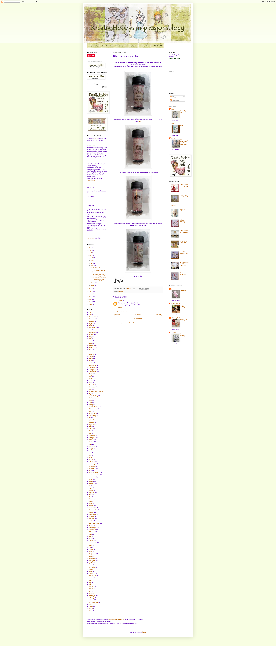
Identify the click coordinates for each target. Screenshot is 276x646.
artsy (90, 337)
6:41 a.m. (120, 307)
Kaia (90, 455)
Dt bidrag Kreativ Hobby (96, 391)
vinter (90, 611)
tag (90, 580)
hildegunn (91, 429)
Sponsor (91, 569)
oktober (91, 525)
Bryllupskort (92, 367)
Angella (90, 323)
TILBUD (91, 589)
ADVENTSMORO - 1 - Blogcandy (184, 185)
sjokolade (91, 563)
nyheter (91, 521)
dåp (90, 394)
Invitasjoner (92, 438)
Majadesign (92, 492)
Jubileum (91, 442)
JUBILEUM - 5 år (175, 206)
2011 (90, 294)
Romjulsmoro (92, 554)
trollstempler (92, 596)
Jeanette (91, 440)
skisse (90, 565)
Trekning (91, 593)
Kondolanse (92, 462)
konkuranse (92, 466)
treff (90, 591)
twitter (96, 138)
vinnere (91, 607)
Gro (90, 418)
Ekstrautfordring (93, 396)
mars (92, 266)
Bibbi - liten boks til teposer (99, 268)
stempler (91, 578)
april (92, 263)
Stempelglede (92, 576)
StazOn (91, 571)
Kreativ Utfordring (93, 473)
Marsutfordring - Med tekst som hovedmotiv (184, 263)
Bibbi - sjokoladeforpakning (98, 277)
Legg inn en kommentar (122, 311)
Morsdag (91, 512)
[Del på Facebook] (146, 289)
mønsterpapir (92, 514)
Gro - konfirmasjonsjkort (97, 280)
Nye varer (91, 519)
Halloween (91, 422)
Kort (90, 470)
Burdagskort (92, 369)
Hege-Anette (92, 424)
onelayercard (92, 530)
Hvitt (90, 431)
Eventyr (91, 405)
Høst (90, 433)
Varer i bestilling (93, 602)
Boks (90, 361)
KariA (90, 457)
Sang (90, 556)
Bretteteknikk (92, 365)
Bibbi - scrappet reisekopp (98, 275)
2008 (90, 302)
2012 (90, 291)
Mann (90, 497)
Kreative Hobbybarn (94, 475)
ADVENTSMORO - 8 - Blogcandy (184, 196)
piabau (173, 289)
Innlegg (174, 97)
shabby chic (92, 560)
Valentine (91, 600)
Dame (90, 383)
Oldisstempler (92, 528)
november (91, 517)
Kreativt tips (92, 477)
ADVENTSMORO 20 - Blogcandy (184, 231)
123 (90, 312)
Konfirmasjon (92, 464)
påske (90, 545)
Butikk (90, 374)
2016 (90, 250)
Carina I (91, 378)
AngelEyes (91, 321)
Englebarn (91, 398)
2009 (90, 299)
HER (139, 121)
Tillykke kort (183, 290)
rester (90, 552)
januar (93, 286)
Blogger (91, 356)
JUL (90, 444)
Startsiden (138, 315)
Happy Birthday (182, 306)
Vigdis (90, 604)
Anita (90, 326)
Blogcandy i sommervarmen (184, 252)
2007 (90, 305)
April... (181, 125)
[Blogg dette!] (142, 289)
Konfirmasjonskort (184, 111)
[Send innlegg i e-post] (133, 289)
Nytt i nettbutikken (94, 523)
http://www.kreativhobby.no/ (116, 619)
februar (93, 283)
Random (91, 549)
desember (91, 385)
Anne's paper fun (176, 303)
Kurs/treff (91, 484)
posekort (91, 541)
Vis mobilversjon (138, 318)
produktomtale (92, 543)
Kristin (90, 479)
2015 (90, 253)
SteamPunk (92, 574)
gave (122, 291)
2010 (90, 297)
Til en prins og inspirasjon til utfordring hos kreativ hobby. (184, 142)
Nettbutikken (90, 238)
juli (89, 451)
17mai (90, 315)
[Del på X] (144, 289)
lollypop (91, 488)
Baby (90, 343)
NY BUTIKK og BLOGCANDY (183, 242)
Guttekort (91, 420)
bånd (90, 376)
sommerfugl (92, 567)
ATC (90, 339)
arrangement (92, 332)
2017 (90, 248)
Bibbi (119, 291)
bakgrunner (92, 345)
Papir (90, 534)
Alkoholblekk (92, 319)
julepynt (91, 449)
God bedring (92, 416)
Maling (90, 495)
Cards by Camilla (176, 318)
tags (90, 582)
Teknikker (91, 587)
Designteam (92, 387)
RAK (90, 547)
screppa (174, 332)
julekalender (92, 446)
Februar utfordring (94, 407)
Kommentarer (175, 100)
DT (90, 389)
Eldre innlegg (159, 315)
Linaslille (120, 301)
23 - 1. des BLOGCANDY (183, 273)
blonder (91, 358)
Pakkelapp (91, 532)
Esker (90, 402)
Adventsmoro (92, 317)
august (91, 341)
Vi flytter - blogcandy (182, 221)
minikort (91, 506)
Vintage (91, 609)
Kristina (91, 481)
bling (90, 352)
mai (92, 261)
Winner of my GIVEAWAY (183, 320)
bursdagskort (92, 372)
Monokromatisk (93, 510)
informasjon (92, 435)
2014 (90, 256)
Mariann (91, 499)
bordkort (91, 363)
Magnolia (91, 490)
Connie (91, 380)
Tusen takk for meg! (183, 335)
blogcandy (91, 354)
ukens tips (92, 598)
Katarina (91, 459)
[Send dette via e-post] (140, 289)
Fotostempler (92, 409)
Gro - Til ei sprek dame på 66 (98, 271)
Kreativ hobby (91, 180)
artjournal (91, 334)
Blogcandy (182, 209)
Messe (90, 503)
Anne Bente (92, 328)
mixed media (92, 508)
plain (90, 536)
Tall (90, 585)
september (92, 558)
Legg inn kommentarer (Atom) (128, 323)
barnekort (91, 348)
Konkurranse (92, 468)
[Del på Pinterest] (148, 289)
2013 (90, 289)
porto (90, 539)
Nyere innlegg (117, 315)
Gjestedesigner (93, 413)
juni (92, 258)
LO (89, 486)
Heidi (90, 427)
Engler (90, 400)
